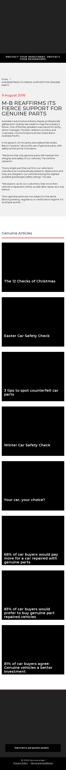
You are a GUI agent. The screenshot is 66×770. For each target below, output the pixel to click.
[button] (33, 748)
